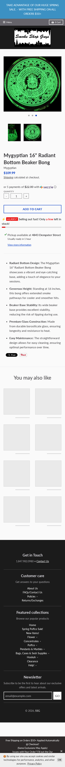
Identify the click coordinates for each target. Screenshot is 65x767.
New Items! (32, 633)
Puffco (31, 645)
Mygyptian (10, 167)
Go (57, 695)
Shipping (8, 177)
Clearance (32, 661)
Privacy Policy (34, 763)
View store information (19, 244)
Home (32, 625)
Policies (31, 596)
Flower (31, 637)
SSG (37, 710)
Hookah (31, 657)
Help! (31, 665)
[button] (32, 187)
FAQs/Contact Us (32, 592)
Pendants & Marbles (31, 649)
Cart (58, 22)
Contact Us (42, 561)
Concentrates (31, 641)
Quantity (9, 191)
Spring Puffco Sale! (32, 628)
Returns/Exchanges (32, 600)
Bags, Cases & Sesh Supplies (31, 653)
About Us (32, 588)
